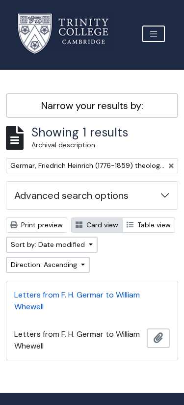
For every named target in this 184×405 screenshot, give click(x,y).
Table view (153, 224)
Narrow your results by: (92, 105)
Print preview (41, 224)
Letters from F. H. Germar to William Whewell (77, 301)
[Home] (69, 33)
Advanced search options (71, 195)
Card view (101, 224)
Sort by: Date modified (49, 244)
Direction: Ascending (45, 264)
